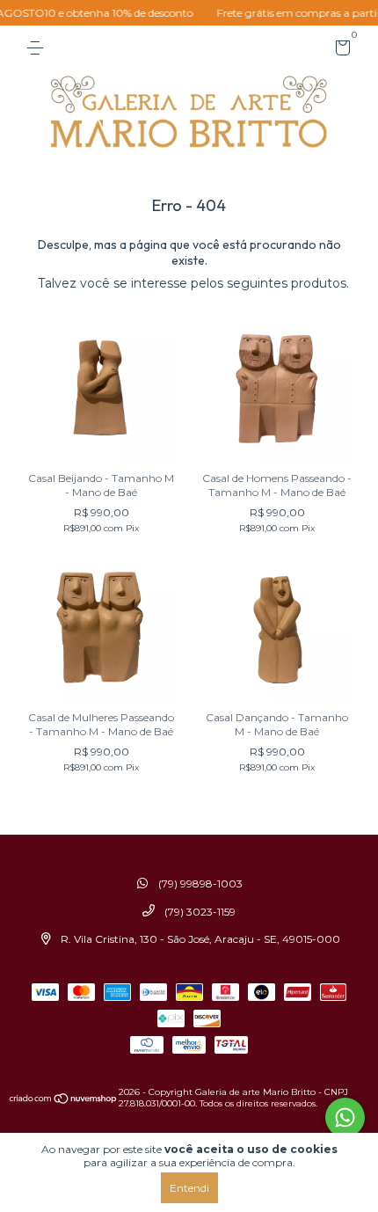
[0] (340, 50)
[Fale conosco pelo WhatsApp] (345, 1117)
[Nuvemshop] (64, 1100)
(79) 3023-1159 (199, 911)
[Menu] (38, 48)
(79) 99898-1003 (199, 883)
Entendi (189, 1187)
